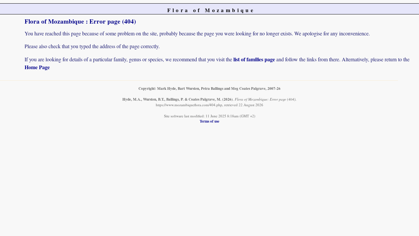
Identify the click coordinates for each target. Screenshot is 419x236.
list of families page (254, 59)
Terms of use (209, 121)
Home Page (37, 67)
